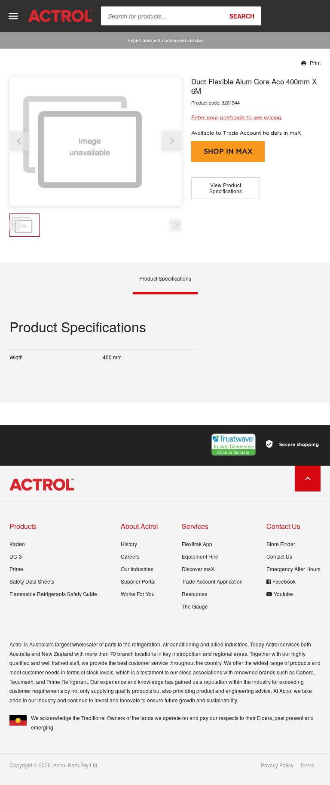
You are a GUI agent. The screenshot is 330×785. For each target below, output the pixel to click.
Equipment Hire (200, 556)
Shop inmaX (228, 151)
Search (241, 16)
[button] (171, 141)
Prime (16, 568)
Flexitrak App (197, 543)
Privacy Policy (277, 765)
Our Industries (137, 568)
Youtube (283, 593)
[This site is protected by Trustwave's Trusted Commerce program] (233, 444)
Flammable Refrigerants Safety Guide (53, 593)
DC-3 (15, 556)
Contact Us (279, 556)
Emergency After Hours (293, 568)
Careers (130, 556)
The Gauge (195, 606)
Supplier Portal (138, 581)
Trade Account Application (212, 581)
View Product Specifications (225, 188)
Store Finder (280, 543)
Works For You (138, 593)
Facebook (284, 581)
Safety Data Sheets (31, 581)
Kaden (17, 543)
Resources (194, 593)
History (129, 543)
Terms (307, 765)
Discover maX (198, 568)
